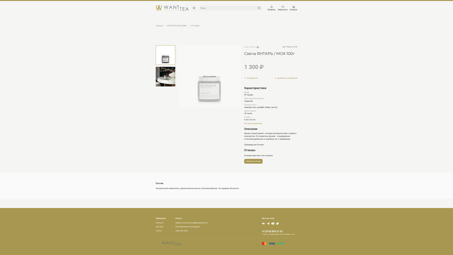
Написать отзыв (253, 161)
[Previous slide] (183, 76)
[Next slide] (236, 76)
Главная (159, 26)
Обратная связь (181, 231)
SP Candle (195, 26)
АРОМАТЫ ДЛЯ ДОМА (177, 26)
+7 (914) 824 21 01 (272, 231)
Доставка (159, 227)
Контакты (160, 223)
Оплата (158, 231)
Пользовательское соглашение (187, 227)
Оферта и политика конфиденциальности (191, 223)
